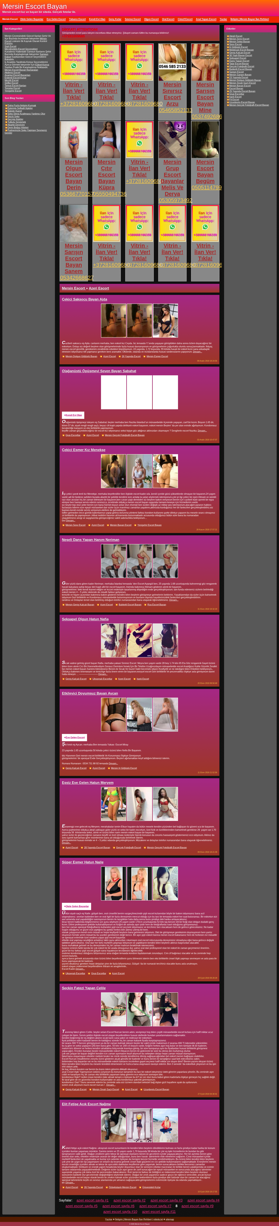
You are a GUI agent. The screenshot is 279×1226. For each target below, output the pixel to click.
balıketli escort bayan (130, 604)
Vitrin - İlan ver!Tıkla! (74, 90)
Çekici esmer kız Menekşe (83, 450)
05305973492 (175, 200)
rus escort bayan (156, 604)
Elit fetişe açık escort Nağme (86, 1104)
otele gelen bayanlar (77, 906)
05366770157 (77, 194)
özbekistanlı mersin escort (122, 1187)
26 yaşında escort (131, 356)
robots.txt (158, 1219)
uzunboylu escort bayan (156, 1089)
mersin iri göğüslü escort (124, 768)
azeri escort (109, 356)
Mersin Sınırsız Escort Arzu (172, 94)
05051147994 (208, 187)
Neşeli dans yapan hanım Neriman (90, 540)
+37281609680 (78, 103)
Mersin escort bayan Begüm (205, 171)
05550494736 (110, 194)
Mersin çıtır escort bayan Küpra (107, 174)
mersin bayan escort (120, 525)
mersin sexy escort (75, 525)
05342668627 (77, 277)
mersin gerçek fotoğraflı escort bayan (125, 435)
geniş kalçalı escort (76, 679)
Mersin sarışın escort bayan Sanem (74, 258)
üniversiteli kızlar (151, 1187)
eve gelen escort (75, 737)
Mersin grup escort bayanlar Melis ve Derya (172, 178)
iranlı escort (143, 679)
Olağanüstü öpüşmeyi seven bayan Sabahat (99, 371)
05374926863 (208, 116)
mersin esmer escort (157, 356)
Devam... (197, 351)
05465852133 (175, 110)
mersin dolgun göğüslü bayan (81, 356)
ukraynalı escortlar (102, 679)
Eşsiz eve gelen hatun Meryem (87, 782)
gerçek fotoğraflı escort (128, 847)
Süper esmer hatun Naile (82, 862)
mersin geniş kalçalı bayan (80, 604)
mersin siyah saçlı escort (106, 1089)
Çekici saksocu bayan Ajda (84, 299)
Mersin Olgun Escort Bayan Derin (74, 174)
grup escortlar (73, 435)
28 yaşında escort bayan (97, 847)
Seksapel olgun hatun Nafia (85, 619)
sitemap (170, 1219)
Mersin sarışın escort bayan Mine (205, 97)
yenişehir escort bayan (149, 525)
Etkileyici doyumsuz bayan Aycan (90, 693)
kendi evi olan (74, 415)
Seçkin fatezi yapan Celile (84, 988)
